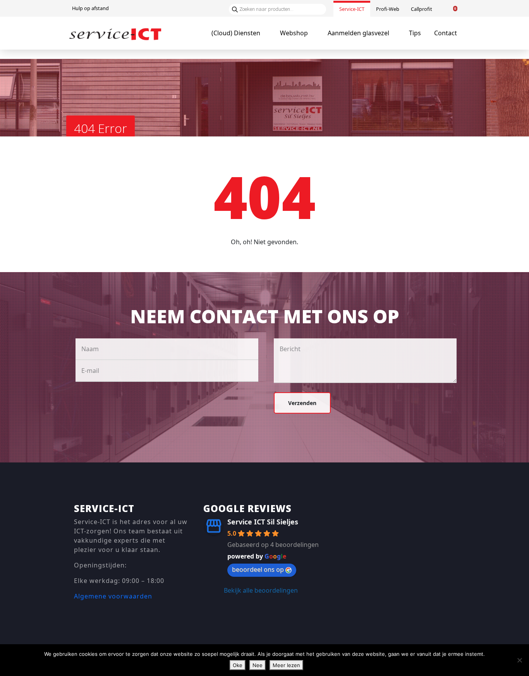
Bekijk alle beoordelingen (261, 590)
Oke (237, 665)
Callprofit (421, 8)
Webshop (294, 33)
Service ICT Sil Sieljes (262, 521)
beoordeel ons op (258, 569)
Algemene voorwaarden (113, 596)
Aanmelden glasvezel (358, 33)
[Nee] (519, 660)
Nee (257, 665)
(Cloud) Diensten (235, 33)
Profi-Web (387, 8)
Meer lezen (286, 665)
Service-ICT (351, 8)
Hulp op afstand (90, 8)
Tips (415, 33)
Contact (445, 33)
